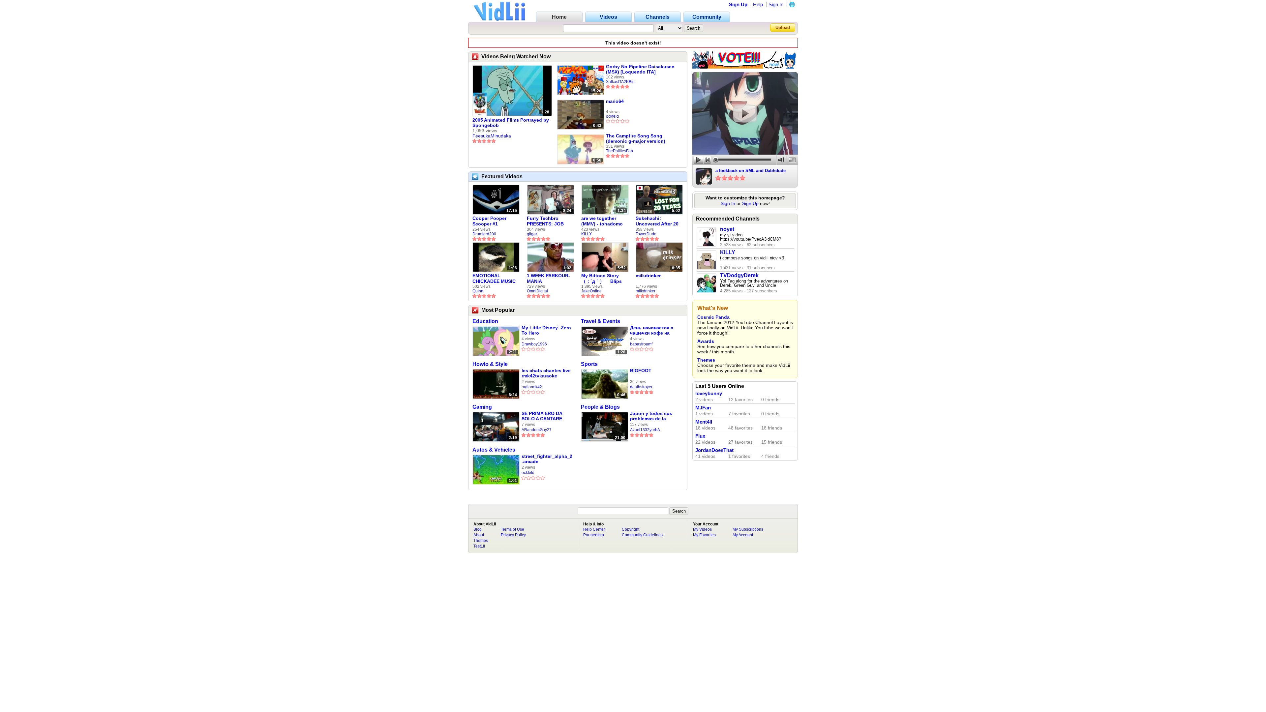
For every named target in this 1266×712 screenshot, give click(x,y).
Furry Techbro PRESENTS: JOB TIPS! (545, 221)
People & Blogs (600, 407)
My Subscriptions (748, 529)
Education (485, 321)
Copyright (630, 529)
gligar (532, 234)
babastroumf (641, 344)
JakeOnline (591, 291)
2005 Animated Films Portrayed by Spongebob (510, 122)
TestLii (479, 546)
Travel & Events (600, 321)
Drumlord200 (484, 234)
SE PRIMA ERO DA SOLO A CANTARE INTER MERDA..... (542, 416)
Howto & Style (490, 364)
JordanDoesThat (714, 450)
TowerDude (646, 234)
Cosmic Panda (713, 317)
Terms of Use (512, 529)
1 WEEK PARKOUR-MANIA (548, 278)
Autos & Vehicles (493, 450)
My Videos (702, 529)
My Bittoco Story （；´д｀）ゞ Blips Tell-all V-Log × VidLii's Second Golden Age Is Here (602, 278)
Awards (705, 341)
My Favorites (704, 535)
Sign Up (738, 4)
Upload (782, 27)
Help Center (594, 529)
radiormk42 (532, 387)
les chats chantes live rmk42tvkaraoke (546, 373)
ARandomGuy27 (537, 430)
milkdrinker (648, 275)
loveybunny (708, 393)
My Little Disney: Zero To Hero (546, 330)
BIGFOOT (640, 370)
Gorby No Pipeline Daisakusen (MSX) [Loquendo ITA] (640, 69)
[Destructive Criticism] (745, 67)
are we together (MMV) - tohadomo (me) (602, 221)
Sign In (776, 4)
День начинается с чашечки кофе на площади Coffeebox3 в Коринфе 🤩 (654, 330)
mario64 (615, 101)
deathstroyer (641, 387)
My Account (743, 535)
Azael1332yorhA (645, 430)
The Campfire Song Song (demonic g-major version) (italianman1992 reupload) (635, 138)
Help (758, 4)
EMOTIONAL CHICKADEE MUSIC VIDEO (494, 278)
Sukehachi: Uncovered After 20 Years (657, 221)
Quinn (477, 291)
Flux (700, 436)
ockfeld (612, 116)
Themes (706, 360)
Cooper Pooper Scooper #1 (489, 221)
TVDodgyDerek (739, 275)
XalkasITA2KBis (620, 81)
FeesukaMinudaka (491, 135)
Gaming (482, 407)
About (478, 535)
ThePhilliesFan (619, 151)
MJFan (703, 407)
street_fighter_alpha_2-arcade (547, 459)
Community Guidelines (642, 535)
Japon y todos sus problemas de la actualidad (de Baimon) (651, 416)
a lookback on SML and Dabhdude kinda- (750, 171)
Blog (477, 529)
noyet (727, 229)
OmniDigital (537, 291)
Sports (589, 364)
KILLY (586, 234)
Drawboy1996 (534, 344)
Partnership (593, 535)
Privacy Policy (513, 535)
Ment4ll (703, 422)
